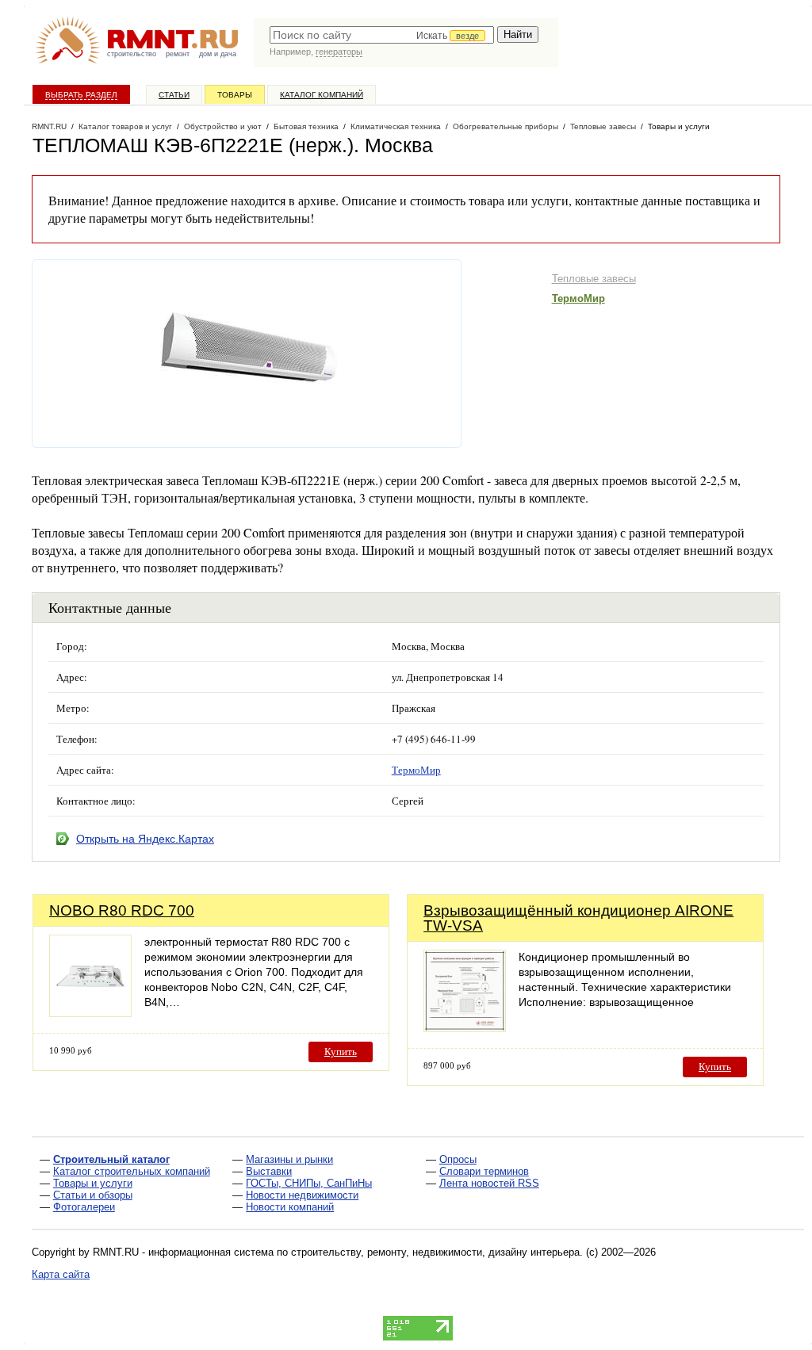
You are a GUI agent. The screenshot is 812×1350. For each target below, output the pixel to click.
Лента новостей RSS (489, 1183)
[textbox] (382, 35)
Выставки (269, 1171)
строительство (131, 54)
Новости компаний (290, 1207)
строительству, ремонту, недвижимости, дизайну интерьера (435, 1252)
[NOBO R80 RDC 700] (90, 1013)
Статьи (174, 94)
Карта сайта (61, 1274)
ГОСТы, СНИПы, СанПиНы (309, 1183)
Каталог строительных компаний (131, 1171)
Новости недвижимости (302, 1195)
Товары (234, 94)
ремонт (178, 54)
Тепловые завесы (594, 279)
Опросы (458, 1159)
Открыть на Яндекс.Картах (145, 838)
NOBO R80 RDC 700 (121, 910)
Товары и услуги (92, 1183)
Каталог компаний (321, 94)
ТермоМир (578, 298)
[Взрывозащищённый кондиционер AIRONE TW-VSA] (464, 1028)
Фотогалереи (84, 1207)
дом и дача (217, 54)
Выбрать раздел (81, 94)
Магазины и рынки (289, 1159)
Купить (340, 1051)
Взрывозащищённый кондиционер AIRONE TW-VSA (578, 918)
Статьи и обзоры (92, 1195)
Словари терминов (484, 1171)
